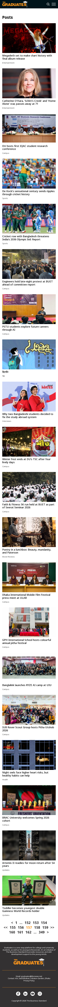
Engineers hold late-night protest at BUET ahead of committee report (27, 283)
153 (36, 923)
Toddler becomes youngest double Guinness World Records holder (23, 910)
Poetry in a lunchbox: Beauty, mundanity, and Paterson (26, 551)
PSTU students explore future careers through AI (25, 328)
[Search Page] (48, 4)
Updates (6, 870)
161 (20, 932)
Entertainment (8, 63)
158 (37, 928)
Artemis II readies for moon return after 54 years (28, 864)
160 (12, 932)
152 (28, 923)
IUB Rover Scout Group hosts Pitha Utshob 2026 (28, 729)
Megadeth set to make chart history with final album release (27, 57)
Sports (5, 198)
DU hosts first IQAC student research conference (25, 148)
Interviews (6, 421)
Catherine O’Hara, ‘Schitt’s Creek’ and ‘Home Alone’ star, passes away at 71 (29, 102)
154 (44, 923)
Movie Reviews (8, 557)
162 (28, 932)
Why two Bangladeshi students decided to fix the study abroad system (27, 416)
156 (21, 928)
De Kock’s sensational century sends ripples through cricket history (28, 193)
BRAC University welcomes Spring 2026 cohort (25, 819)
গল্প (3, 376)
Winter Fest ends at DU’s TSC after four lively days (26, 461)
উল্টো (5, 372)
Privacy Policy (29, 981)
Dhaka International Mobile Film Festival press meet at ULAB (26, 596)
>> (52, 928)
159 (45, 928)
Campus (5, 153)
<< (6, 928)
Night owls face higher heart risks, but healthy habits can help (25, 774)
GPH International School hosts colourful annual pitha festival (26, 641)
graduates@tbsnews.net (31, 976)
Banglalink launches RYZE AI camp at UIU (27, 685)
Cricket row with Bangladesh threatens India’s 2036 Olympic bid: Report (25, 238)
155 (13, 928)
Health (5, 780)
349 (42, 932)
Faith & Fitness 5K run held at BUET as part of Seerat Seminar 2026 (28, 506)
